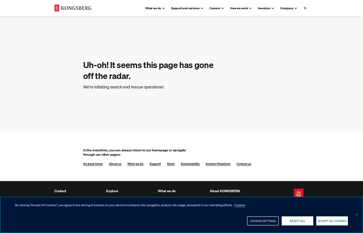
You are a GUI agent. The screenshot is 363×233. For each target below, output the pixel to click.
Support (155, 164)
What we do (135, 164)
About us (115, 164)
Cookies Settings (263, 221)
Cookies (239, 205)
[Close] (357, 214)
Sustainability (190, 164)
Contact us (244, 164)
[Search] (305, 8)
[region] (181, 215)
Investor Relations (218, 164)
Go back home (93, 164)
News (171, 164)
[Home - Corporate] (72, 8)
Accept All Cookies (332, 221)
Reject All (297, 221)
